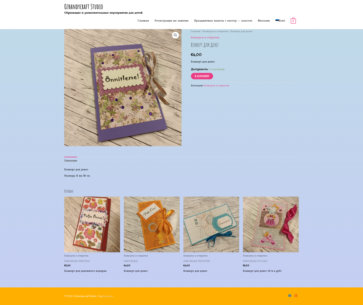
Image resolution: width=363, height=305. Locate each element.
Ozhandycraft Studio (83, 6)
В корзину (202, 76)
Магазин (264, 21)
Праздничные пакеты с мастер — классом (223, 21)
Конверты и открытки (215, 31)
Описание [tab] (70, 160)
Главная (143, 21)
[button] (175, 35)
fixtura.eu (108, 296)
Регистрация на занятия (171, 21)
